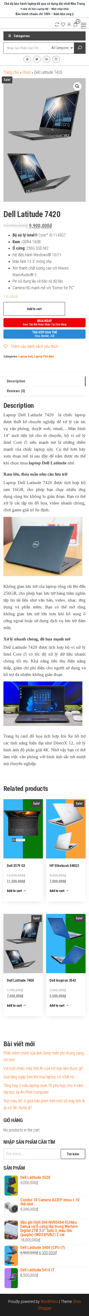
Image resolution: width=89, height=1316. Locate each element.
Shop (26, 72)
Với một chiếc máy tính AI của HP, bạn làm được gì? (43, 1068)
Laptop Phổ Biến (44, 356)
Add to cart (34, 309)
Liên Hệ (56, 59)
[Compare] (56, 24)
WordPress (49, 1301)
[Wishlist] (62, 24)
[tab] (44, 381)
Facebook (27, 59)
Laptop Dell (25, 356)
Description (16, 381)
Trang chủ (11, 72)
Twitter (37, 59)
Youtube (46, 59)
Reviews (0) (16, 391)
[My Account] (69, 24)
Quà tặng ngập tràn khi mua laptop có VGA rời (38, 1076)
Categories (22, 36)
